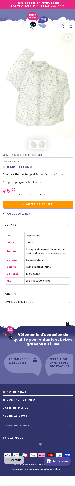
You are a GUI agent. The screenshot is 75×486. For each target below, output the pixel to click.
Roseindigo (29, 464)
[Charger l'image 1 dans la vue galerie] (33, 144)
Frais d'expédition (28, 195)
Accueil (7, 155)
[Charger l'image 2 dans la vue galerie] (41, 144)
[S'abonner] (71, 426)
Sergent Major (11, 162)
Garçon (18, 155)
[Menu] (4, 26)
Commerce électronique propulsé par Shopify (37, 469)
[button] (62, 26)
